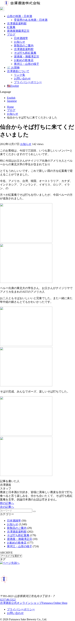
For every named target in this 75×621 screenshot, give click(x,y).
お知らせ (19, 41)
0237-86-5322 (8, 599)
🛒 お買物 (13, 67)
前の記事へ (7, 503)
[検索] (34, 511)
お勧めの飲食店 (23, 60)
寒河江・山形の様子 (26, 63)
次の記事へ (7, 506)
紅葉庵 (11, 27)
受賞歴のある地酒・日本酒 (30, 19)
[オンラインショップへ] (37, 9)
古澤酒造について (18, 71)
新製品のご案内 (23, 45)
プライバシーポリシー (28, 82)
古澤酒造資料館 (17, 23)
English (11, 97)
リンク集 (19, 74)
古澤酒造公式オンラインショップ (33, 602)
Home (10, 106)
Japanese (12, 100)
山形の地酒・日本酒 (19, 16)
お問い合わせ (22, 78)
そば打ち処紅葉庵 (25, 52)
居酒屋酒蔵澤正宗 (18, 30)
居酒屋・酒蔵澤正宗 (26, 56)
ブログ (11, 34)
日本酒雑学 (21, 38)
